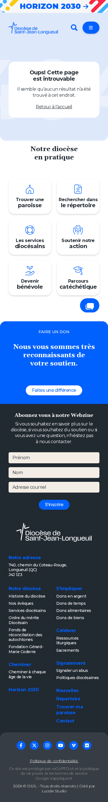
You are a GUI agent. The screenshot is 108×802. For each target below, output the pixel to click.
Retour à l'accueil (54, 106)
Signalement (71, 663)
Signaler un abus (72, 670)
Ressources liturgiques (67, 641)
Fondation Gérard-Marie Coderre (26, 649)
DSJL (32, 785)
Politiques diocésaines (77, 677)
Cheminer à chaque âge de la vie (27, 674)
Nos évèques (21, 603)
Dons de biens (70, 617)
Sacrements (67, 650)
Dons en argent (71, 596)
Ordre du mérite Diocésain (24, 620)
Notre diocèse (25, 588)
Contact (65, 721)
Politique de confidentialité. (54, 760)
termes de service (71, 773)
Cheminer (20, 664)
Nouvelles (67, 690)
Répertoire (68, 698)
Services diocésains (27, 610)
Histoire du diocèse (27, 596)
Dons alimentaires (73, 610)
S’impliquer (69, 588)
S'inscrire (54, 504)
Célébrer (66, 630)
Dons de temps (71, 603)
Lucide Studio (54, 790)
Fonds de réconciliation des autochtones (25, 634)
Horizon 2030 (23, 689)
